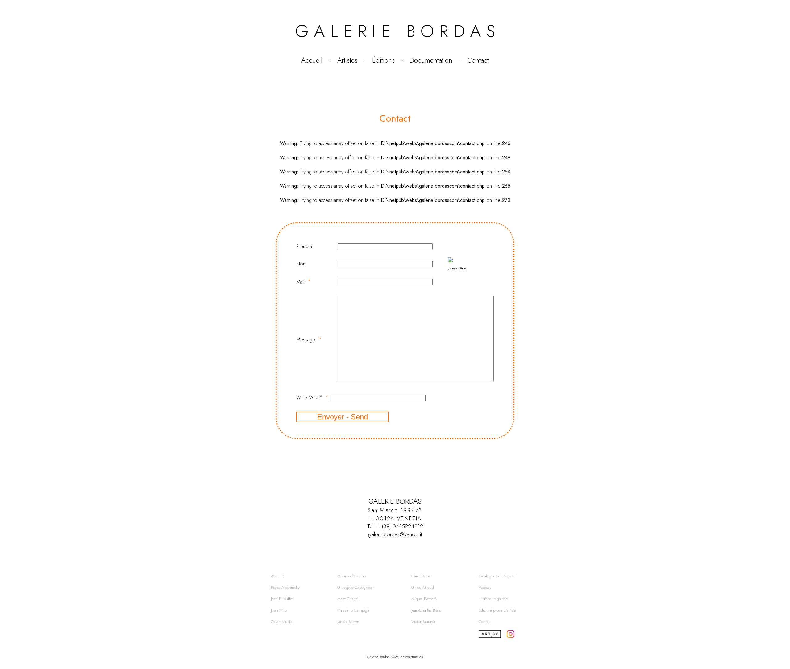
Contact (478, 60)
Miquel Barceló (423, 599)
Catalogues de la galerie (498, 576)
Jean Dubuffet (282, 599)
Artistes (347, 60)
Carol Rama (421, 576)
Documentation (431, 60)
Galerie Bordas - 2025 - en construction (395, 656)
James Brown (348, 622)
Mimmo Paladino (351, 576)
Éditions (383, 60)
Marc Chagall (348, 599)
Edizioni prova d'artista (497, 610)
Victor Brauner (423, 622)
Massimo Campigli (353, 610)
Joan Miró (279, 610)
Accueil (311, 60)
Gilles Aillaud (422, 587)
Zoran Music (281, 622)
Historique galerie (493, 599)
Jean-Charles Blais (426, 610)
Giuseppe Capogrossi (355, 587)
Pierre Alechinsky (285, 587)
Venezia (485, 587)
